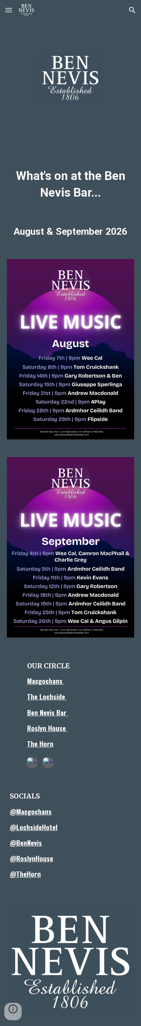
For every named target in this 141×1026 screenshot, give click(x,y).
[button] (8, 10)
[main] (70, 184)
